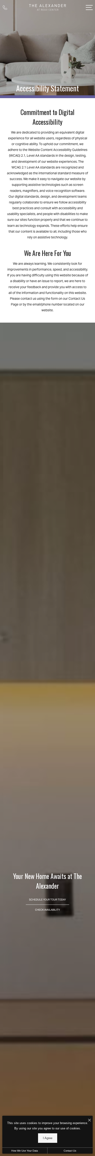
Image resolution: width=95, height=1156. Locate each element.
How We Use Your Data (24, 1150)
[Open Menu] (89, 7)
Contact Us (70, 1150)
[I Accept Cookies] (89, 1120)
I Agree (47, 1138)
